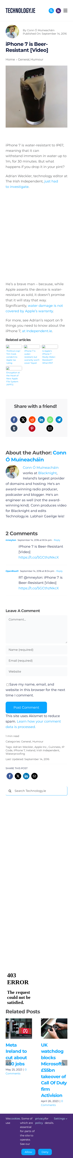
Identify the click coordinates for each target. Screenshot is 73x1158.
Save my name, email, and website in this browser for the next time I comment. (35, 689)
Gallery (24, 1029)
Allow (28, 1152)
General (26, 741)
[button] (8, 1063)
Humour (37, 741)
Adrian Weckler (23, 747)
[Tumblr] (14, 428)
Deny (45, 1152)
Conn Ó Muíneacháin (40, 30)
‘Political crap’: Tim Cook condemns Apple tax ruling (13, 357)
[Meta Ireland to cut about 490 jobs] (19, 1028)
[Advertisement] (34, 855)
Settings (60, 1118)
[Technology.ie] (20, 10)
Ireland (30, 750)
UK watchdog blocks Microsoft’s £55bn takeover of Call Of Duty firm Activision (49, 1029)
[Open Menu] (65, 10)
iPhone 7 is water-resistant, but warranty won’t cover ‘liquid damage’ (31, 357)
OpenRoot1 (12, 571)
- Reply (56, 540)
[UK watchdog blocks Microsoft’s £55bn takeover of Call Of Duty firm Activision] (54, 1028)
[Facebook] (14, 419)
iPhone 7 (19, 750)
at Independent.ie (37, 331)
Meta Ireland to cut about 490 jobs (13, 1029)
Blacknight (47, 473)
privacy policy (40, 1120)
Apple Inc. (40, 747)
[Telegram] (59, 419)
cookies (15, 1118)
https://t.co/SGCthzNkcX (39, 557)
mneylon (11, 540)
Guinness (54, 747)
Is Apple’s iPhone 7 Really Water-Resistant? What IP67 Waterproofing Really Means (49, 357)
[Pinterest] (32, 428)
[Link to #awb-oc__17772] (51, 10)
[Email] (49, 428)
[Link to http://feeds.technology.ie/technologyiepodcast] (58, 10)
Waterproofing (15, 753)
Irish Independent (47, 750)
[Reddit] (32, 419)
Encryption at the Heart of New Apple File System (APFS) (13, 378)
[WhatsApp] (50, 419)
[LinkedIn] (41, 419)
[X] (23, 419)
